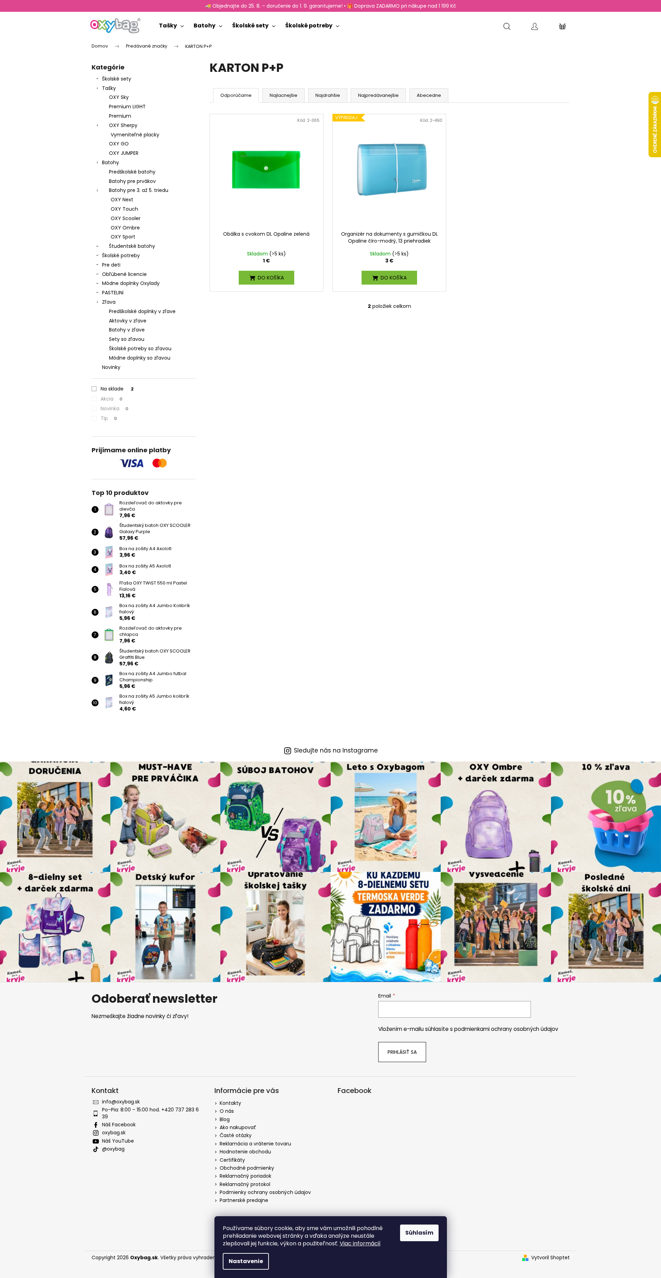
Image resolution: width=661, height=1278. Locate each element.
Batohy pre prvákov (132, 181)
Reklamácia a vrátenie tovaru (255, 1143)
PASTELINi (113, 292)
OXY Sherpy (123, 125)
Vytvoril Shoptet (550, 1257)
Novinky (111, 367)
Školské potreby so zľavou (140, 348)
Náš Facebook (119, 1124)
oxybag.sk (114, 1132)
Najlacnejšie (283, 95)
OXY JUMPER (123, 153)
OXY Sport (123, 236)
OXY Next (122, 199)
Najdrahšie (327, 95)
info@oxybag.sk (121, 1101)
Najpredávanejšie (378, 95)
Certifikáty (232, 1160)
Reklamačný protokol (245, 1184)
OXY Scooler (126, 218)
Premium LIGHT (127, 106)
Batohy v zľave (127, 329)
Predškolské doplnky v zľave (142, 311)
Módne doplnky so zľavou (139, 357)
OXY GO (119, 143)
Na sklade (117, 388)
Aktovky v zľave (127, 320)
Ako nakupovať (238, 1127)
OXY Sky (119, 97)
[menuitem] (171, 24)
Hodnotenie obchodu (245, 1151)
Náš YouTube (118, 1140)
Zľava (109, 302)
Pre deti (111, 264)
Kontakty (230, 1103)
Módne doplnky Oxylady (131, 283)
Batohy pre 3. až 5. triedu (138, 190)
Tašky (109, 88)
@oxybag (113, 1148)
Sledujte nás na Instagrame (336, 751)
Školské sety (116, 78)
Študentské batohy (132, 246)
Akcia (111, 398)
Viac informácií (360, 1243)
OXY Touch (124, 208)
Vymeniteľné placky (135, 134)
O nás (227, 1111)
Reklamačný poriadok (245, 1175)
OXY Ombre (125, 227)
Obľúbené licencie (124, 274)
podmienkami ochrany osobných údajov (506, 1029)
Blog (225, 1119)
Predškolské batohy (132, 171)
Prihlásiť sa (402, 1052)
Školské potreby (121, 255)
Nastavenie (246, 1261)
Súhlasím (419, 1233)
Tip (109, 418)
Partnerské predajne (244, 1200)
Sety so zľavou (126, 339)
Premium (120, 115)
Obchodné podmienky (247, 1168)
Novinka (114, 408)
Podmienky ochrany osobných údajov (265, 1192)
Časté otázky (236, 1135)
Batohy (110, 162)
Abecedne (429, 95)
